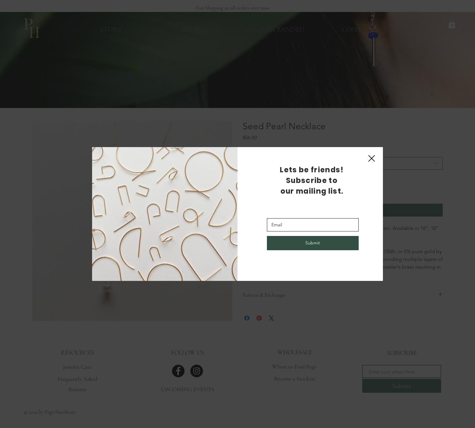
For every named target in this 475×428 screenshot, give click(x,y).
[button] (371, 158)
